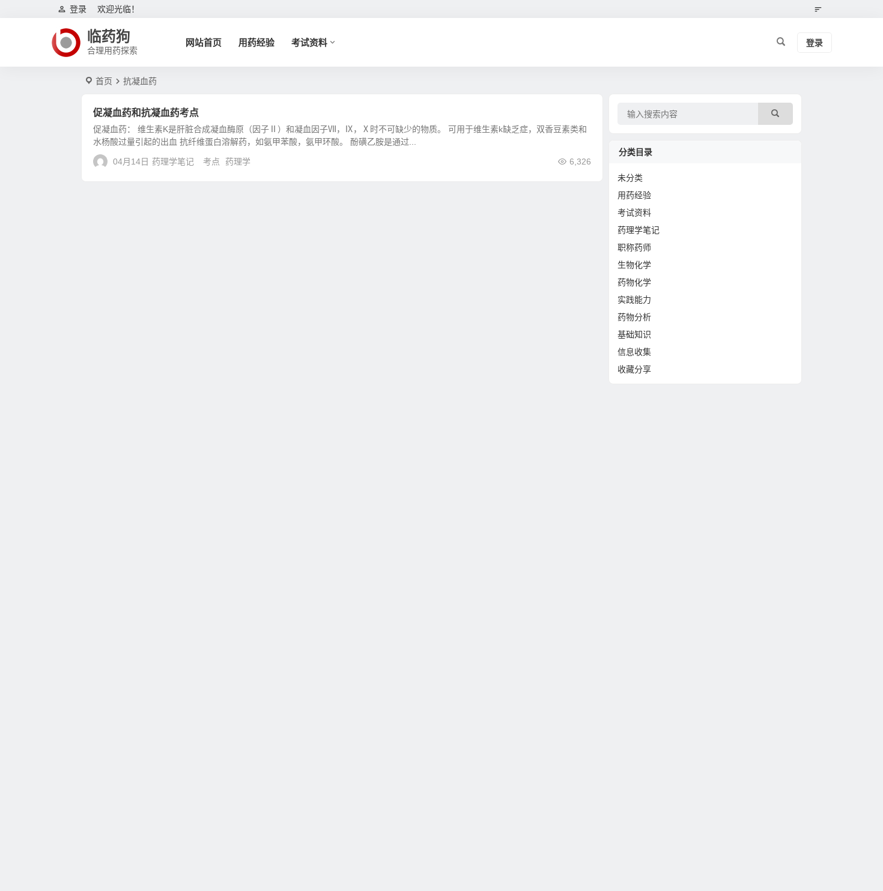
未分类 (630, 178)
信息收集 (634, 352)
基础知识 (634, 334)
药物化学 (634, 282)
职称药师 (634, 247)
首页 (104, 81)
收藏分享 (634, 369)
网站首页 (204, 42)
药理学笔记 (173, 161)
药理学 (237, 161)
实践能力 (634, 299)
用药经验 (256, 42)
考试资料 (309, 42)
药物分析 (634, 317)
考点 (211, 161)
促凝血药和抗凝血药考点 (146, 112)
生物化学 (634, 265)
